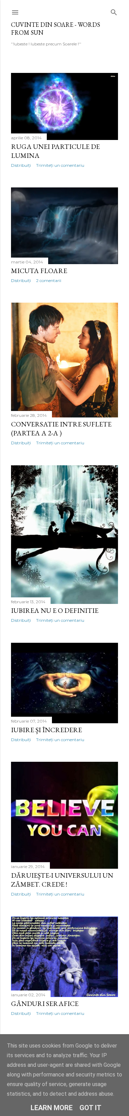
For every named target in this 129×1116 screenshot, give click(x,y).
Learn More (52, 1108)
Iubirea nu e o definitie (54, 610)
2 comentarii (48, 280)
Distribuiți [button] (21, 165)
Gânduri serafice (44, 1003)
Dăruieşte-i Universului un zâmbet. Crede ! (62, 880)
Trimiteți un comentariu (60, 165)
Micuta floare (39, 270)
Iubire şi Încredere (46, 729)
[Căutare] (114, 11)
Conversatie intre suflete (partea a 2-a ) (61, 428)
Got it (90, 1108)
